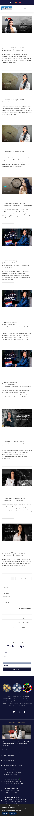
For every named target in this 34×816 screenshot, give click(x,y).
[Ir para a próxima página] (30, 578)
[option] (20, 2)
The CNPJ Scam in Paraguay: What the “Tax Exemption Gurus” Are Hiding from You (17, 314)
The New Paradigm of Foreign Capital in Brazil (14, 146)
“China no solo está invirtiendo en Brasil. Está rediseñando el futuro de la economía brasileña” (16, 743)
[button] (10, 2)
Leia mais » (5, 750)
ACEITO (5, 813)
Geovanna (7, 48)
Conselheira (16, 265)
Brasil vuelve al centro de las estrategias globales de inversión (17, 492)
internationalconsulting (10, 261)
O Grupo (24, 444)
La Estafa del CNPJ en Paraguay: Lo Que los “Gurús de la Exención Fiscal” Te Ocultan (17, 252)
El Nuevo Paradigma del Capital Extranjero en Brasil (16, 94)
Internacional (7, 50)
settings (18, 810)
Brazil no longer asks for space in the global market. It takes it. (16, 546)
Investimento (16, 205)
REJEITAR (13, 813)
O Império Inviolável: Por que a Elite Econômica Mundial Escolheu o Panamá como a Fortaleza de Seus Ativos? (17, 39)
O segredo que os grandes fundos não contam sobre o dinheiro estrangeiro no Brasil (16, 433)
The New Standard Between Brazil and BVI (16, 198)
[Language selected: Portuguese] (19, 2)
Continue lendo (8, 66)
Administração (8, 265)
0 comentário (19, 50)
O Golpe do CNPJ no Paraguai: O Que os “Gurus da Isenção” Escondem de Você (16, 374)
